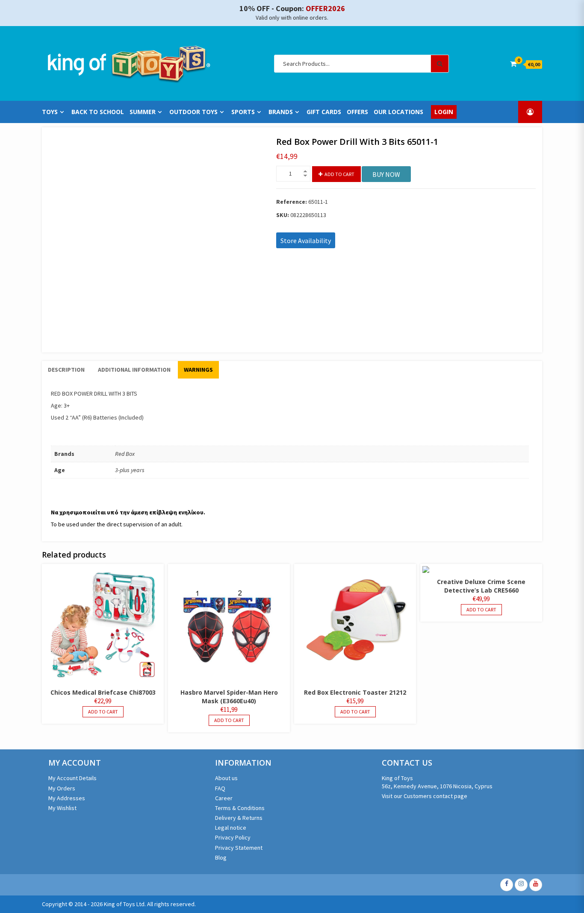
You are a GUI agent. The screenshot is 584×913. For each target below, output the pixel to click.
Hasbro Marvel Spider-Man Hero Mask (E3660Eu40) (229, 696)
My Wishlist (62, 808)
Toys (50, 112)
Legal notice (230, 827)
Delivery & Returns (239, 818)
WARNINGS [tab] (198, 369)
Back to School (97, 112)
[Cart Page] (513, 63)
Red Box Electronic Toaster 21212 (355, 692)
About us (226, 778)
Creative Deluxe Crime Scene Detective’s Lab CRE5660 (481, 586)
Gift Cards (324, 112)
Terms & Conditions (240, 808)
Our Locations (398, 112)
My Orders (61, 788)
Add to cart (339, 174)
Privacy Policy (233, 837)
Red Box (125, 454)
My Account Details (72, 778)
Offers (357, 112)
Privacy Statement (239, 847)
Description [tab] (66, 369)
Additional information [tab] (134, 369)
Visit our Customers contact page (424, 796)
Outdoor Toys (193, 112)
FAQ (220, 788)
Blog (221, 857)
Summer (143, 112)
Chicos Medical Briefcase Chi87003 (103, 692)
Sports (243, 112)
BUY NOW (386, 174)
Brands (280, 112)
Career (224, 798)
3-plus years (130, 470)
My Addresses (66, 798)
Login (443, 112)
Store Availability (305, 240)
